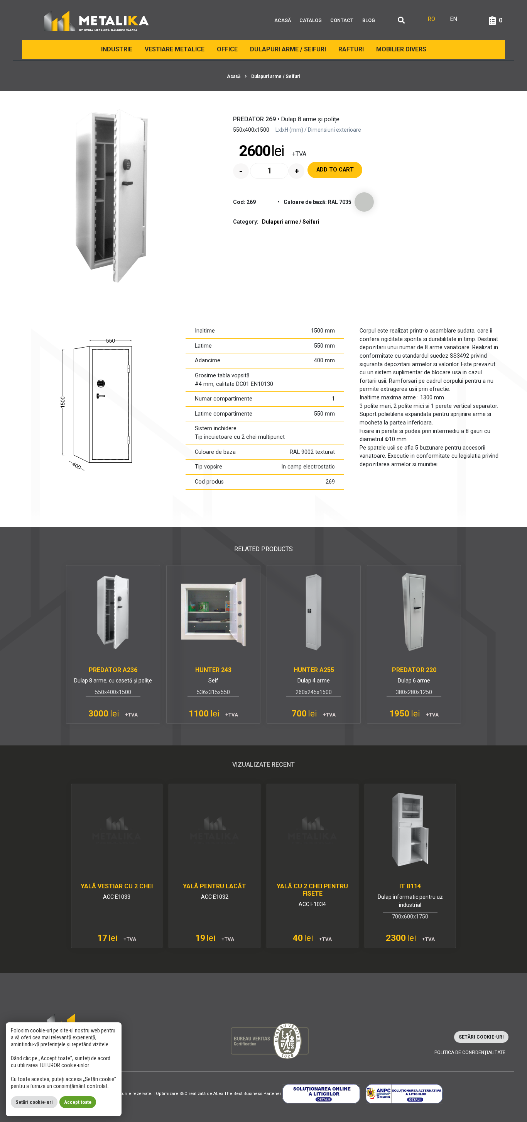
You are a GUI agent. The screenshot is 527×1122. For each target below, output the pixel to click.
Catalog (310, 20)
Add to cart (335, 169)
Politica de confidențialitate (469, 1052)
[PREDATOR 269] (112, 196)
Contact (341, 20)
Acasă (282, 20)
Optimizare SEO (171, 1093)
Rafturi (351, 49)
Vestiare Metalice (174, 49)
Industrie (116, 49)
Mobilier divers (401, 49)
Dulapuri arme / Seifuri (288, 49)
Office (227, 49)
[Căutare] (401, 20)
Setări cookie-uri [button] (481, 1037)
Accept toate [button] (77, 1102)
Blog (368, 20)
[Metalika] (96, 20)
